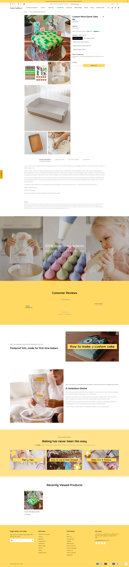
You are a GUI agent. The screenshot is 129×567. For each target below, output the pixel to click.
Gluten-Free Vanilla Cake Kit (81, 42)
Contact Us (70, 550)
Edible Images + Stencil (79, 49)
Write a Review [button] (99, 303)
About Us (69, 536)
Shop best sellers (75, 4)
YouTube (38, 445)
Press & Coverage (71, 548)
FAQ (68, 534)
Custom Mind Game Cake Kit (32, 511)
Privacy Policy (70, 539)
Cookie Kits (69, 7)
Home (25, 11)
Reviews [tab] (28, 306)
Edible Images (78, 7)
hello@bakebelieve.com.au (102, 540)
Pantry (92, 7)
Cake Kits (50, 7)
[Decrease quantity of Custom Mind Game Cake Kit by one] (74, 65)
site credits (20, 564)
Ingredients (70, 555)
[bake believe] (16, 8)
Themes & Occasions (31, 7)
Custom (43, 7)
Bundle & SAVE (100, 7)
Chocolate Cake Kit (89, 38)
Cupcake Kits (60, 7)
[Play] (92, 346)
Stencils (86, 7)
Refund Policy (70, 543)
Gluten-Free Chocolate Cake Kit (82, 45)
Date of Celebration (78, 54)
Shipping (69, 541)
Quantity (74, 62)
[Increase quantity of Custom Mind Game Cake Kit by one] (79, 65)
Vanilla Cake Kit (77, 38)
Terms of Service (71, 545)
